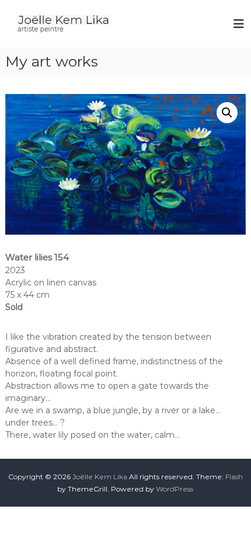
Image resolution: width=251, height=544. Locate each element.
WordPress (174, 488)
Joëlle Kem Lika (99, 476)
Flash (234, 476)
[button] (227, 112)
